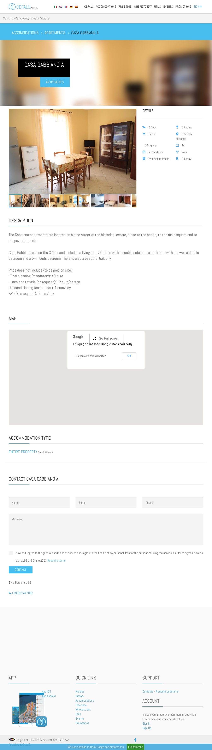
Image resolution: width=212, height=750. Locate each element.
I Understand (135, 747)
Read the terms (56, 560)
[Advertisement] (106, 642)
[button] (12, 151)
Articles (80, 691)
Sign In (198, 6)
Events (168, 6)
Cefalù (88, 6)
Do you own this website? (91, 356)
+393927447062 (22, 593)
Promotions (183, 6)
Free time (125, 6)
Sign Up (146, 728)
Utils (157, 6)
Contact (20, 570)
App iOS (46, 691)
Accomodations (106, 6)
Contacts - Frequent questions (160, 691)
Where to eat (143, 6)
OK (129, 356)
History (80, 696)
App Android (49, 696)
